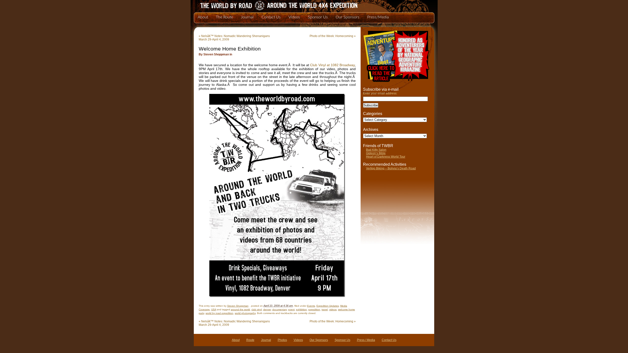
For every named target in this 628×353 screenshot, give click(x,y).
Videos (294, 17)
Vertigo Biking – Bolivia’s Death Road (391, 168)
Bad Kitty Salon (376, 149)
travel (325, 309)
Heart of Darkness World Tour (385, 156)
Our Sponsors (347, 17)
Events (311, 305)
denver (267, 309)
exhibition (301, 309)
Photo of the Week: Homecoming (333, 36)
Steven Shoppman (238, 305)
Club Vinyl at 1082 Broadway (332, 65)
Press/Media (378, 17)
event (291, 309)
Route (250, 340)
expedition (314, 309)
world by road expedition (219, 313)
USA (213, 309)
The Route (224, 17)
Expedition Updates (327, 305)
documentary (279, 309)
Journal (247, 17)
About (203, 17)
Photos (282, 340)
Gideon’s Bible (376, 153)
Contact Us (271, 17)
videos (333, 309)
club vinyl (256, 309)
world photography (245, 313)
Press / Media (366, 340)
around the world (240, 309)
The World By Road (271, 5)
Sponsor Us (318, 17)
